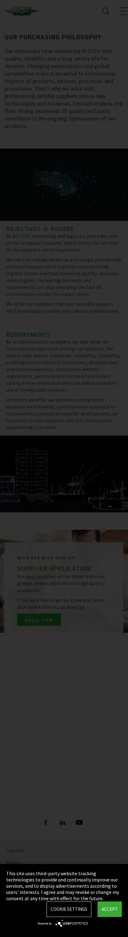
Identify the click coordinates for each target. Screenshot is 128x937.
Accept (110, 909)
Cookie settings (69, 909)
